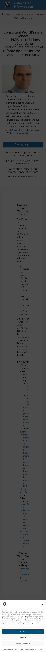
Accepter (23, 631)
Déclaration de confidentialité (27, 649)
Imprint (39, 649)
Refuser (23, 638)
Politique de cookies (10, 649)
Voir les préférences (23, 644)
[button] (43, 604)
